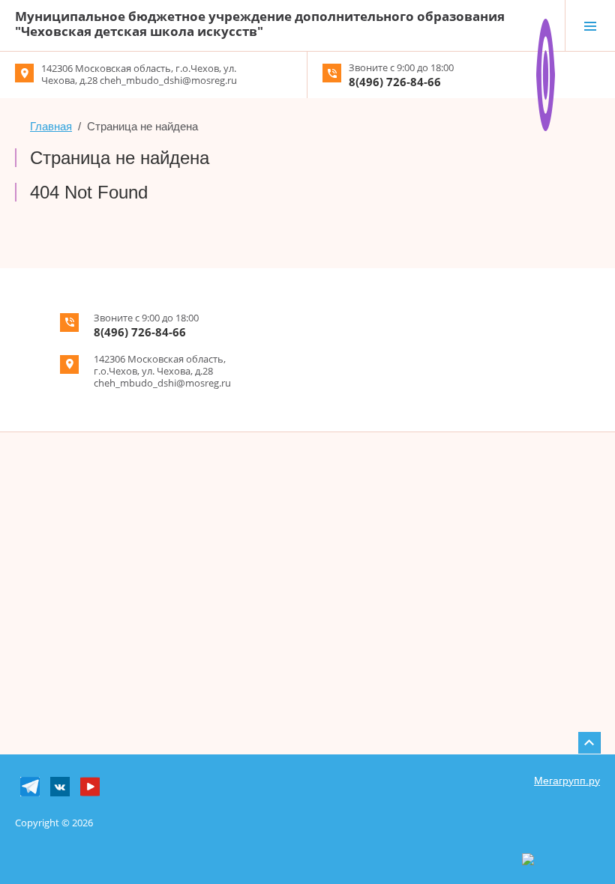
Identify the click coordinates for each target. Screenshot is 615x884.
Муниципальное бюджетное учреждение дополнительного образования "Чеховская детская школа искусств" (260, 23)
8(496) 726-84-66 (395, 81)
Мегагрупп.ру (567, 781)
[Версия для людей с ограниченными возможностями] (545, 25)
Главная (51, 126)
